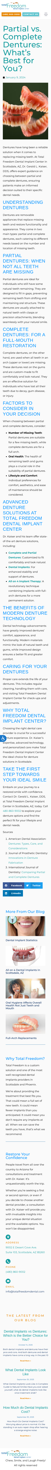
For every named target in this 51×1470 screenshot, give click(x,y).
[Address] (8, 1237)
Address (12, 1242)
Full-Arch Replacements (21, 1038)
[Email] (8, 1281)
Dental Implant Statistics (21, 940)
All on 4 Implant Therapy (24, 581)
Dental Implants (19, 567)
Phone (11, 1267)
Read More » (25, 1361)
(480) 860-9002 (15, 1271)
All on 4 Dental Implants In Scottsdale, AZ (23, 971)
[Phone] (8, 1261)
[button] (13, 885)
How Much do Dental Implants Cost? (25, 1410)
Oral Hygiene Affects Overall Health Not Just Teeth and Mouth (24, 1005)
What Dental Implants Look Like (25, 1372)
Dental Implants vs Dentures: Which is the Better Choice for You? (25, 1335)
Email (10, 1286)
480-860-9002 (12, 811)
